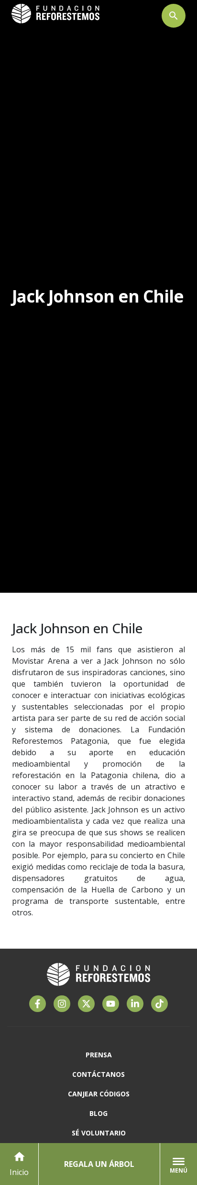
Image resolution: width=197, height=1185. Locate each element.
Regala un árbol (99, 1164)
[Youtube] (110, 1003)
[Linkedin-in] (135, 1003)
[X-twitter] (86, 1003)
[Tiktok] (159, 1003)
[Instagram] (62, 1003)
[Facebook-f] (37, 1003)
